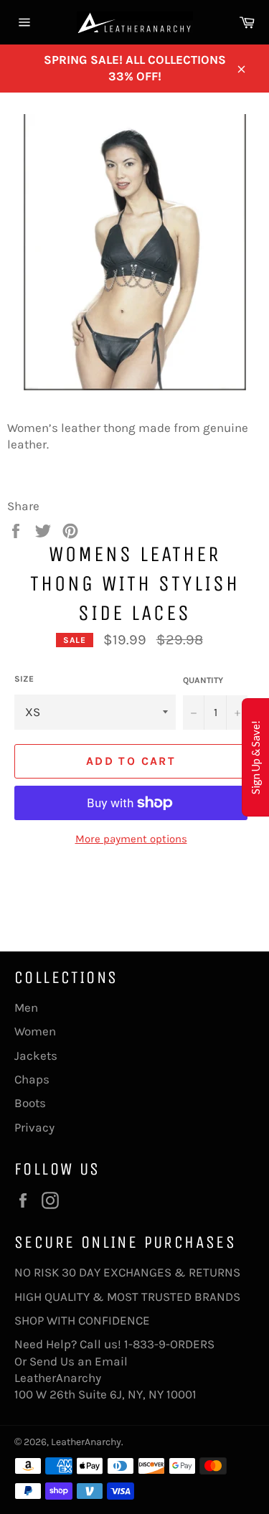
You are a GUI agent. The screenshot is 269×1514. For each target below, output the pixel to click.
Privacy (34, 1127)
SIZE (24, 679)
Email (111, 1361)
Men (26, 1007)
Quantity (203, 680)
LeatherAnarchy (86, 1442)
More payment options (131, 838)
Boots (30, 1103)
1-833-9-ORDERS (170, 1344)
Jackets (35, 1055)
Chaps (31, 1079)
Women (35, 1031)
